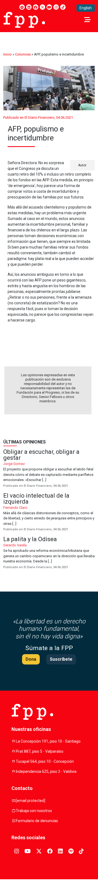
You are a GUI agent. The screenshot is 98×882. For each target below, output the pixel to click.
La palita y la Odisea (49, 553)
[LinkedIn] (29, 7)
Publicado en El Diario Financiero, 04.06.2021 (38, 117)
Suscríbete (61, 659)
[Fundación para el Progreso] (24, 19)
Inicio (7, 54)
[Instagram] (56, 7)
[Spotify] (22, 7)
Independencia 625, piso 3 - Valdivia (46, 771)
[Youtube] (49, 7)
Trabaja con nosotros (34, 810)
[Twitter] (42, 7)
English (85, 8)
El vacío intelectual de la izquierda (49, 512)
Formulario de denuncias (37, 821)
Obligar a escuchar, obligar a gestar (49, 468)
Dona (31, 659)
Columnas (23, 54)
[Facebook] (35, 7)
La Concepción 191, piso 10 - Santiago (48, 741)
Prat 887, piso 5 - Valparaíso (39, 751)
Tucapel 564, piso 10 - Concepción (45, 761)
